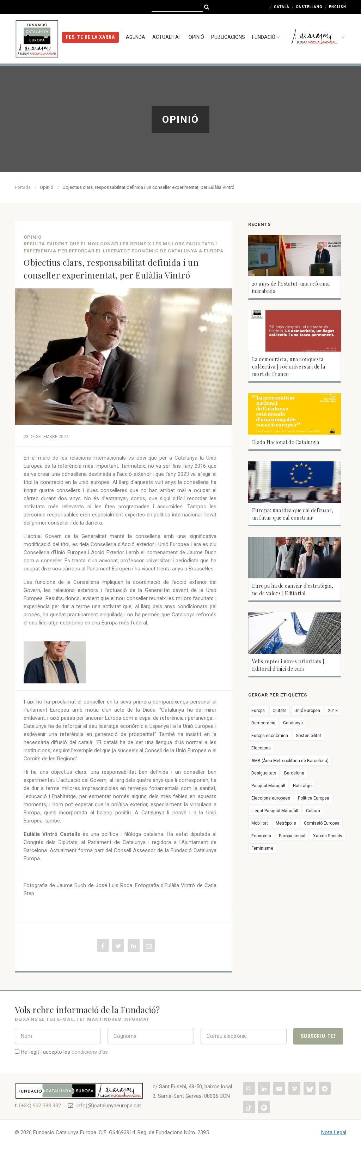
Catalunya (293, 722)
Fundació (263, 37)
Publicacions (228, 37)
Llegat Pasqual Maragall (274, 810)
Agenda (135, 37)
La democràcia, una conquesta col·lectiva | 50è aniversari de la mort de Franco (288, 366)
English (337, 7)
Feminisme (262, 848)
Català (281, 7)
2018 (333, 710)
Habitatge (302, 785)
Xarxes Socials (327, 835)
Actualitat (167, 37)
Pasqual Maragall (268, 785)
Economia (261, 835)
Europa (258, 710)
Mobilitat (259, 823)
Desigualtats (263, 773)
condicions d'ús (90, 1052)
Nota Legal (333, 1132)
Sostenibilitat (308, 735)
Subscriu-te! (318, 1036)
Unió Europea (307, 710)
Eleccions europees (270, 798)
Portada (23, 187)
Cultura (313, 810)
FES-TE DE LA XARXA (90, 37)
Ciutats (280, 710)
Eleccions (261, 748)
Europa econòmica (269, 735)
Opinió (196, 37)
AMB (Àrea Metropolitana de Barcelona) (290, 760)
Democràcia (263, 722)
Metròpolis (286, 823)
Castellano (309, 7)
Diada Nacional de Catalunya (285, 442)
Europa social (292, 835)
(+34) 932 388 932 (40, 1105)
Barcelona (294, 773)
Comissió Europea (321, 823)
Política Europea (313, 798)
